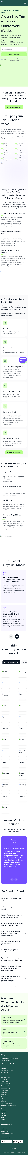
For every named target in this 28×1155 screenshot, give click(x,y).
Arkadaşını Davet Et (6, 1124)
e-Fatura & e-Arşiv (6, 1088)
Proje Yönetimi (5, 1086)
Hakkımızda (4, 1129)
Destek (3, 1119)
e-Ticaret (3, 1099)
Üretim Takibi (4, 1081)
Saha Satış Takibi (5, 1073)
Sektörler (3, 1111)
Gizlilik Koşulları (5, 1131)
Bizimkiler (3, 1115)
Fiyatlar (3, 1113)
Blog (2, 1117)
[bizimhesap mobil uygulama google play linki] (18, 1141)
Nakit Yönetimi (4, 1096)
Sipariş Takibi (4, 1079)
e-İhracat (3, 1101)
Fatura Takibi (4, 1090)
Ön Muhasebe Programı (7, 1070)
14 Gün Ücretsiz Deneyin (14, 107)
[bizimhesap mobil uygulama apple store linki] (6, 1141)
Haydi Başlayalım (14, 54)
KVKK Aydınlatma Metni (7, 1133)
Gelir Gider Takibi (5, 1077)
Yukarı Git (13, 1148)
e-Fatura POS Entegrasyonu (8, 1105)
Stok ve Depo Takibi (6, 1103)
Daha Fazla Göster (20, 987)
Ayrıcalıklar (4, 1108)
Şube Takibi (4, 1092)
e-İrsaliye (3, 1094)
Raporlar (3, 1075)
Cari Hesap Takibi (5, 1083)
